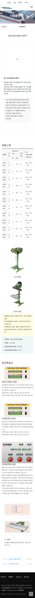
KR (27, 2)
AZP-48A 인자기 (14, 564)
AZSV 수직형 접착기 (15, 559)
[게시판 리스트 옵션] (29, 125)
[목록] (25, 125)
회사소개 (3, 577)
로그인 (27, 577)
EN (21, 2)
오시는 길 (18, 577)
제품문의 (10, 577)
